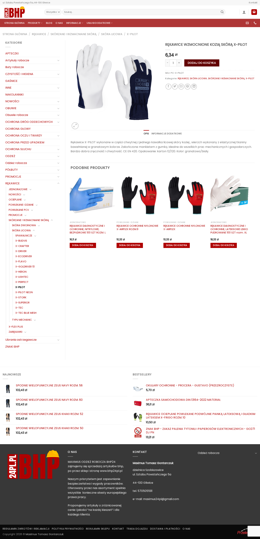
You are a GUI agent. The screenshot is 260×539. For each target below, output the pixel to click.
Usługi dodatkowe (98, 22)
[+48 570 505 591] (255, 22)
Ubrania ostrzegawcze (21, 340)
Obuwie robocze (16, 115)
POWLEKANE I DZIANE (21, 204)
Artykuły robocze (17, 60)
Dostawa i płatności (165, 528)
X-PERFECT (21, 282)
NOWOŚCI (12, 101)
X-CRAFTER (22, 246)
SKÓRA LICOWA (111, 34)
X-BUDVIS (21, 240)
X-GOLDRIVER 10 (25, 266)
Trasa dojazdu (137, 528)
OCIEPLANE (15, 199)
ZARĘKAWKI (15, 332)
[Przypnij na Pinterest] (187, 87)
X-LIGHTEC (21, 277)
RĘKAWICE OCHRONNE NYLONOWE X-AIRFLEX (184, 227)
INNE (8, 88)
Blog (49, 22)
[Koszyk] (254, 12)
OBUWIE (10, 108)
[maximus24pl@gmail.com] (248, 22)
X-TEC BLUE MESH (25, 313)
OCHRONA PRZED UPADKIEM (24, 142)
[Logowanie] (244, 12)
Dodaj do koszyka (202, 63)
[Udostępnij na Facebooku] (168, 87)
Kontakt (253, 2)
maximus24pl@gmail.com (161, 499)
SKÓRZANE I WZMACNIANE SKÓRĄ (74, 34)
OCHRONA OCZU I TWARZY (23, 135)
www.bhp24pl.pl (111, 471)
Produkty (34, 22)
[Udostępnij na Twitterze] (175, 87)
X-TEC (19, 307)
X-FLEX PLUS (16, 326)
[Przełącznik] (58, 60)
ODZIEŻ (10, 156)
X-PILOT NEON (24, 292)
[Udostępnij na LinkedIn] (194, 87)
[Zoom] (75, 125)
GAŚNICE (11, 81)
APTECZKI (12, 53)
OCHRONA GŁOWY (18, 129)
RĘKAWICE (39, 34)
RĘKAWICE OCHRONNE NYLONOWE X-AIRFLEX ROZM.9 (137, 227)
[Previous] (70, 213)
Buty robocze (14, 67)
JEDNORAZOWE (18, 189)
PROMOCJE (13, 177)
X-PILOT (132, 34)
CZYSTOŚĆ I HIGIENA (19, 74)
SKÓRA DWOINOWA (24, 225)
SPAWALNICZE (23, 235)
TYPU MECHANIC (22, 320)
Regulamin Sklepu (98, 528)
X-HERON (21, 271)
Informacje (73, 22)
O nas (59, 22)
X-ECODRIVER (23, 256)
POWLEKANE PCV (19, 210)
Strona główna (14, 22)
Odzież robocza (16, 163)
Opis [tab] (146, 133)
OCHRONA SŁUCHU (18, 149)
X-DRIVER (21, 251)
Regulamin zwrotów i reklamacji (26, 528)
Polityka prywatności (68, 528)
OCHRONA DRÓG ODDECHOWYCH (29, 122)
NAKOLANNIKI (14, 95)
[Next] (254, 213)
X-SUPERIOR (22, 302)
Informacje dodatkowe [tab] (167, 133)
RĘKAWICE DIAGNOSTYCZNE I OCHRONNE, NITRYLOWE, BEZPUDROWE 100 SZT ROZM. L (88, 229)
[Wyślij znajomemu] (181, 87)
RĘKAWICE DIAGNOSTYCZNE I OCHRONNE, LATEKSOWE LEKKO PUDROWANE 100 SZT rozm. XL (229, 229)
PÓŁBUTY (11, 170)
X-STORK (20, 297)
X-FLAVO (20, 261)
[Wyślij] (222, 12)
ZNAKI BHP (12, 347)
